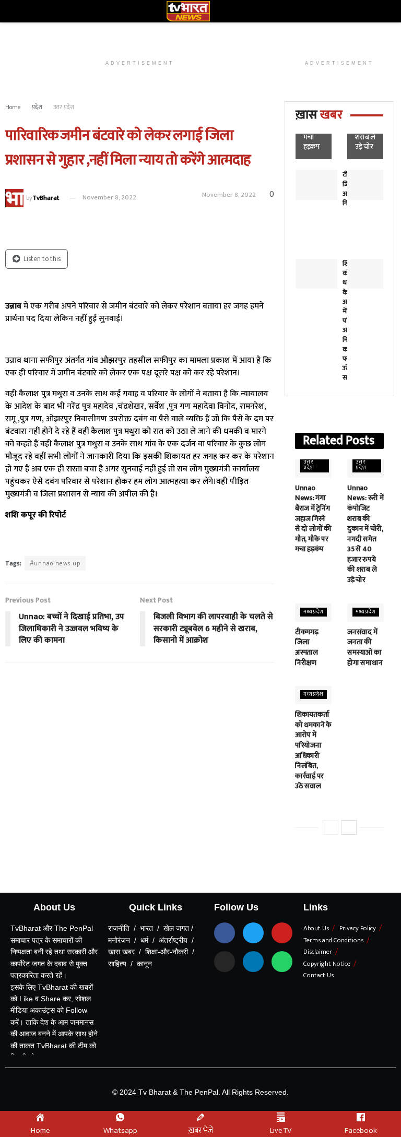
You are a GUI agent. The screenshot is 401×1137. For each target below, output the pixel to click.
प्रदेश (37, 107)
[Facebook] (224, 932)
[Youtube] (282, 932)
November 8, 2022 (109, 197)
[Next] (349, 827)
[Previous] (330, 827)
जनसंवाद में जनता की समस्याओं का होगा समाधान (364, 647)
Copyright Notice (326, 963)
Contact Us (318, 975)
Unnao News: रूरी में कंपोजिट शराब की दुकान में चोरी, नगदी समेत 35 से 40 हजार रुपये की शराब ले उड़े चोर (365, 534)
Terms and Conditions (333, 940)
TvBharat (45, 197)
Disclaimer (317, 951)
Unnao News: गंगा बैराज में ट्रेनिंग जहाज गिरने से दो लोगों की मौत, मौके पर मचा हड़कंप (313, 518)
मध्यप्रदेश (313, 612)
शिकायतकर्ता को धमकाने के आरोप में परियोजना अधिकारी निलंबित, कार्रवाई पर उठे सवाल (313, 750)
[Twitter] (253, 932)
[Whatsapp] (282, 961)
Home (13, 107)
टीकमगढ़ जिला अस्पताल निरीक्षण (307, 647)
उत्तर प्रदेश (63, 107)
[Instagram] (224, 961)
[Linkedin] (253, 961)
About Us (316, 928)
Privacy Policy (357, 928)
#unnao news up (55, 563)
